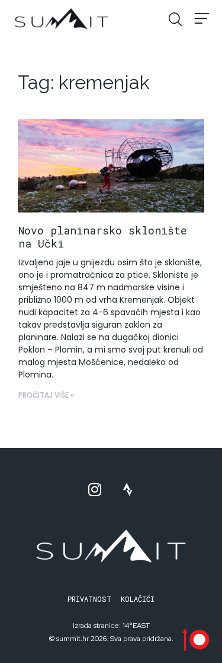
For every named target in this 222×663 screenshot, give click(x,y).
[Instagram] (95, 490)
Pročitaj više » (46, 395)
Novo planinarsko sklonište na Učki (102, 236)
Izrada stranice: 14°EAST (111, 625)
